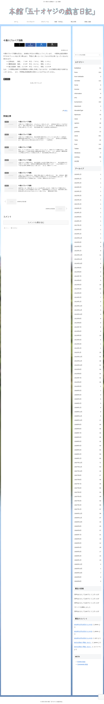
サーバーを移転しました (82, 607)
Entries (81, 662)
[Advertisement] (35, 32)
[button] (52, 45)
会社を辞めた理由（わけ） (83, 642)
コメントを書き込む (36, 222)
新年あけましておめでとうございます (86, 594)
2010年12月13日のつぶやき (83, 624)
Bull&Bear (7, 79)
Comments (82, 664)
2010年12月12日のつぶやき (83, 631)
